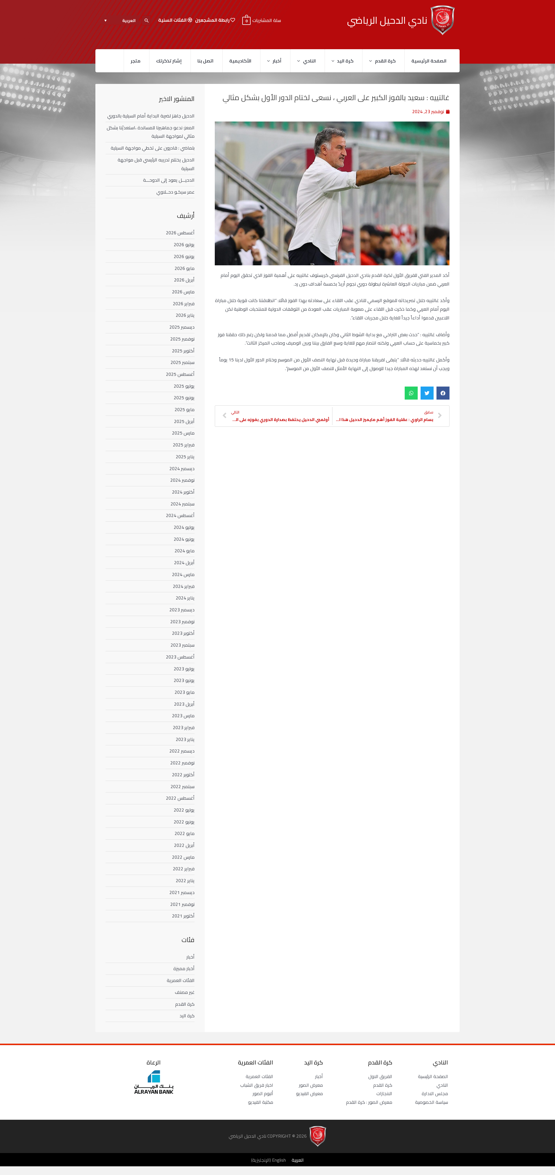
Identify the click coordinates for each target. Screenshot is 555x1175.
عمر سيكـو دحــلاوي (175, 191)
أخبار (277, 60)
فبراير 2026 (184, 303)
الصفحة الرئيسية (429, 60)
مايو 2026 (185, 268)
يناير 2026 (185, 315)
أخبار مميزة (184, 968)
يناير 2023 (185, 739)
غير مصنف (185, 992)
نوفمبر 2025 (182, 338)
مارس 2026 (183, 291)
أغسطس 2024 (180, 515)
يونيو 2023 (184, 680)
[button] (442, 393)
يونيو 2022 (184, 821)
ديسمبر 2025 (182, 327)
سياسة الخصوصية (431, 1102)
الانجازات (384, 1093)
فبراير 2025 (184, 444)
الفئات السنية (173, 20)
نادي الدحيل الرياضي (387, 20)
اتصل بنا (205, 60)
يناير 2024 (185, 597)
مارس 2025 (183, 433)
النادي (309, 60)
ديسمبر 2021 (182, 892)
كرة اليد (345, 60)
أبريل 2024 (184, 562)
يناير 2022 (185, 880)
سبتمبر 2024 (183, 503)
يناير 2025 (185, 456)
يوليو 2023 (184, 668)
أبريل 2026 (184, 279)
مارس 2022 (183, 857)
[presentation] (372, 60)
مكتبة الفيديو (260, 1102)
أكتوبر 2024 (183, 492)
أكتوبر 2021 (183, 915)
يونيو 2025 (184, 397)
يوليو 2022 (184, 810)
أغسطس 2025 (180, 374)
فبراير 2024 (184, 586)
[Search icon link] (146, 20)
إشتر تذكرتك (169, 60)
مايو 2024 (185, 550)
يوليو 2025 (184, 386)
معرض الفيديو (309, 1093)
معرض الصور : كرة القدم (369, 1102)
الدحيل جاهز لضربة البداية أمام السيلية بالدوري (151, 115)
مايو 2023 (185, 692)
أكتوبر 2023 (183, 633)
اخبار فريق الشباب (256, 1085)
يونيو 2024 (184, 539)
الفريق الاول (380, 1076)
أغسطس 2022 (180, 798)
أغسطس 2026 (180, 232)
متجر (135, 60)
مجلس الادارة (435, 1093)
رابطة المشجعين (212, 20)
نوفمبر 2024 (182, 480)
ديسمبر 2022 (182, 750)
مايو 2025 (185, 409)
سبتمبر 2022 (183, 786)
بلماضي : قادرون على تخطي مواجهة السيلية (153, 148)
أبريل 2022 (184, 845)
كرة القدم (385, 60)
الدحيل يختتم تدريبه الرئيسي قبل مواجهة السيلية (156, 164)
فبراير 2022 (184, 868)
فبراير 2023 (184, 727)
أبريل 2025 (184, 421)
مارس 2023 (183, 715)
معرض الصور (311, 1085)
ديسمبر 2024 (182, 468)
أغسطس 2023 (180, 656)
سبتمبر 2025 (183, 362)
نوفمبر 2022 (182, 762)
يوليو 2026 (184, 244)
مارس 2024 (183, 574)
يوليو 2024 (184, 527)
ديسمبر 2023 (182, 609)
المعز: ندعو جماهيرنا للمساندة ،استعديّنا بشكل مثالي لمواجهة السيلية (151, 132)
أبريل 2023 (184, 704)
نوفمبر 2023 (182, 621)
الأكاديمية (240, 60)
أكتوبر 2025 (183, 350)
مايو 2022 (185, 833)
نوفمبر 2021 (182, 904)
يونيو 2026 (184, 256)
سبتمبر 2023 (183, 645)
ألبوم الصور (263, 1093)
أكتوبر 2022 (183, 774)
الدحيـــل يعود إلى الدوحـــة (169, 180)
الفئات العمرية (181, 980)
